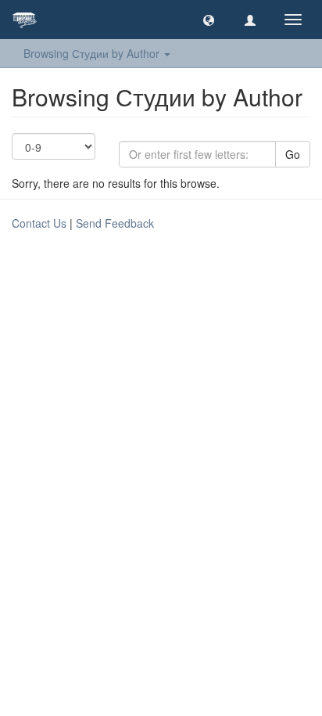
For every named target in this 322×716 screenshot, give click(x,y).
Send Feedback (115, 223)
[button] (209, 19)
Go (292, 154)
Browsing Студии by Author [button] (93, 53)
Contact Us (39, 223)
